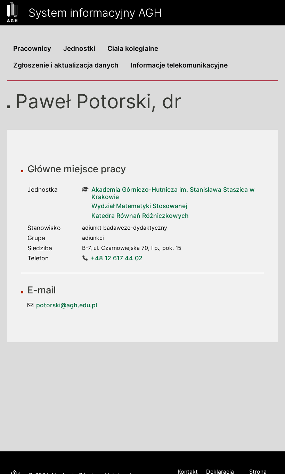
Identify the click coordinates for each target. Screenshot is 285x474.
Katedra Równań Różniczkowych (140, 215)
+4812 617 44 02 (116, 258)
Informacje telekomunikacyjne (179, 65)
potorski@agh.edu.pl (66, 305)
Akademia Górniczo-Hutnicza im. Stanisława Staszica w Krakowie (173, 193)
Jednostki (79, 48)
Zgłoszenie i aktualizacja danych (66, 65)
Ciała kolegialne (132, 48)
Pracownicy (32, 48)
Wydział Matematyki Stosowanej (139, 206)
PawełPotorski (83, 101)
